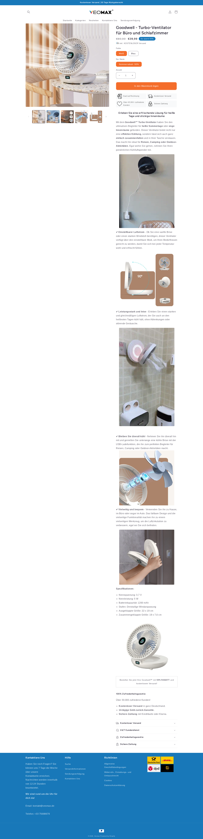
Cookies (108, 780)
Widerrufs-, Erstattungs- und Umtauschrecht (117, 774)
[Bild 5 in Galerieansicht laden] (95, 116)
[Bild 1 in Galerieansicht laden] (38, 116)
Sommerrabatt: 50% (129, 64)
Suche (68, 764)
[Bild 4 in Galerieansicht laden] (81, 116)
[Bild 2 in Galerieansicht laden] (53, 116)
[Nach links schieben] (29, 117)
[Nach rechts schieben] (106, 117)
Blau (133, 53)
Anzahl (119, 70)
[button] (29, 12)
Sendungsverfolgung (75, 774)
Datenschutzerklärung (114, 785)
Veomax (97, 836)
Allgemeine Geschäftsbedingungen (115, 765)
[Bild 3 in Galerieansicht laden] (67, 116)
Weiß (121, 53)
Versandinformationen (75, 769)
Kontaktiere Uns (72, 779)
